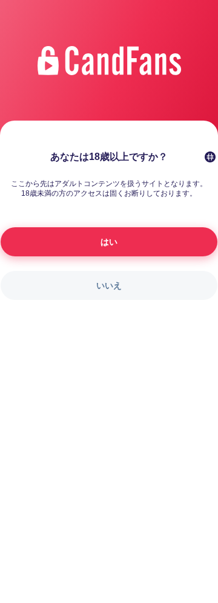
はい (109, 242)
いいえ (109, 285)
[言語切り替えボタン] (210, 157)
